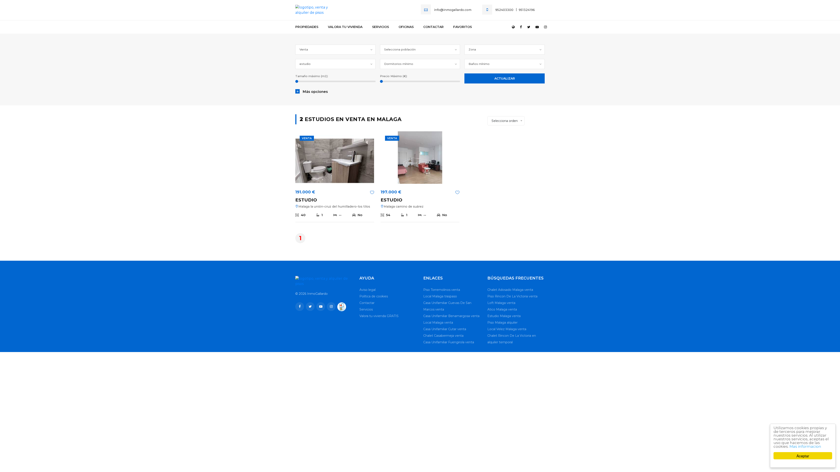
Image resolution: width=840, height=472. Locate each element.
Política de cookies (373, 296)
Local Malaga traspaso (440, 296)
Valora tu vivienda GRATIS (379, 316)
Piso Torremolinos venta (441, 290)
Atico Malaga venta (502, 309)
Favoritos (462, 27)
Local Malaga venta (438, 322)
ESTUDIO (306, 200)
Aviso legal (367, 290)
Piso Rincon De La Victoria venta (512, 296)
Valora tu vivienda (345, 27)
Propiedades (306, 27)
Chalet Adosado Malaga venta (510, 290)
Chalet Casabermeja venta (443, 336)
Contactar (433, 27)
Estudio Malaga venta (504, 316)
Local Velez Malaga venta (506, 329)
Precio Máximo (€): (393, 76)
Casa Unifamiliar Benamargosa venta (451, 316)
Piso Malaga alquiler (502, 322)
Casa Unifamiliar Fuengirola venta (448, 342)
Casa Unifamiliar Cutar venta (444, 329)
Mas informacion (805, 446)
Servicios (380, 27)
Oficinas (406, 27)
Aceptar (802, 455)
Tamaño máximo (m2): (311, 76)
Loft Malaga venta (501, 303)
